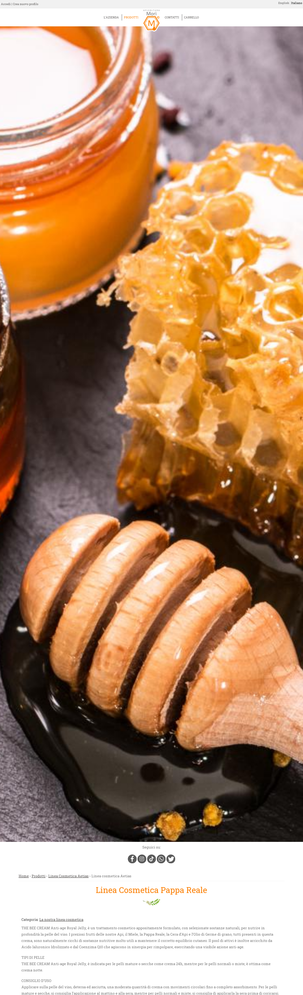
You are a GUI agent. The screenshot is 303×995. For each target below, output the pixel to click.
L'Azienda (111, 17)
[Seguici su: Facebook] (132, 862)
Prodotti (131, 17)
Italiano (296, 3)
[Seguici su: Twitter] (170, 862)
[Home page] (151, 23)
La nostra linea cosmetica (61, 919)
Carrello (191, 17)
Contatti (172, 17)
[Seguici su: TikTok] (152, 862)
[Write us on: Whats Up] (161, 862)
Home (24, 876)
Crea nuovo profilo (25, 4)
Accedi (6, 4)
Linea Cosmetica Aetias (68, 876)
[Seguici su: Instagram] (142, 862)
